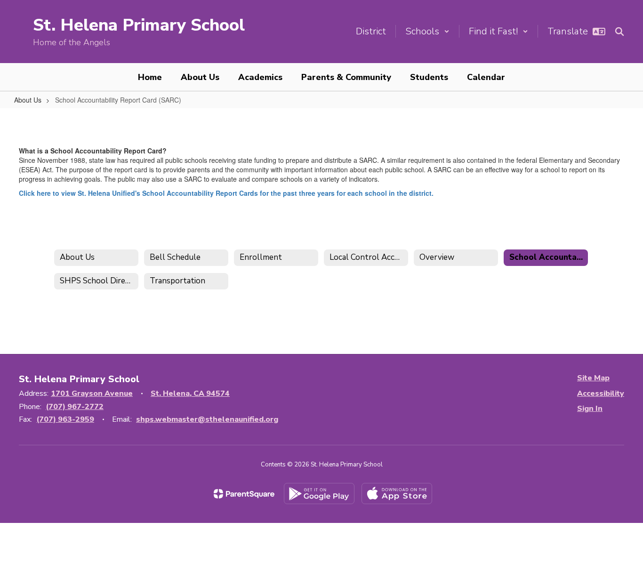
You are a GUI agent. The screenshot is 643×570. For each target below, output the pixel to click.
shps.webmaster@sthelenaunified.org (207, 419)
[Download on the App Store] (397, 493)
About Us (27, 99)
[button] (427, 31)
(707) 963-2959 (65, 419)
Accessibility (600, 393)
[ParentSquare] (244, 494)
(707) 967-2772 (75, 406)
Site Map (593, 378)
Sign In (590, 408)
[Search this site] (619, 31)
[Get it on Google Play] (319, 493)
